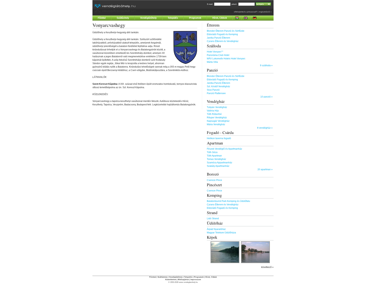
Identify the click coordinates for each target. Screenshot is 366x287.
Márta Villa (212, 62)
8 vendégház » (265, 128)
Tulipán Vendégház (217, 107)
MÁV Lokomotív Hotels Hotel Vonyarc (226, 58)
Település (173, 18)
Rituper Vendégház (217, 117)
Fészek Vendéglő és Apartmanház (224, 149)
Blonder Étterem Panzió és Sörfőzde (225, 31)
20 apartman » (265, 169)
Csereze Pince (214, 180)
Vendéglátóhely (148, 18)
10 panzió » (266, 96)
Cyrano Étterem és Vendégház (222, 41)
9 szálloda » (266, 65)
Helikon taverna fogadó (219, 138)
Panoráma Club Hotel (218, 55)
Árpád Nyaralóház (216, 229)
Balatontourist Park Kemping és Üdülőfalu (228, 201)
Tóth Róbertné (214, 114)
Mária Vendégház (216, 124)
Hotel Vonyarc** (215, 51)
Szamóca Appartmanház (219, 162)
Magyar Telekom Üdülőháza (221, 232)
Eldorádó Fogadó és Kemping (222, 34)
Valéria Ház (213, 110)
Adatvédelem (170, 280)
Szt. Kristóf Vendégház (218, 86)
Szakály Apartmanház (218, 166)
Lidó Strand (213, 218)
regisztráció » (265, 12)
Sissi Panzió (213, 90)
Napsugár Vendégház (218, 121)
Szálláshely (123, 18)
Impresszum (195, 280)
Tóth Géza (212, 152)
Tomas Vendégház (216, 159)
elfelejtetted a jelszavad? (245, 12)
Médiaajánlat (183, 280)
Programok (195, 18)
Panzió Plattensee (216, 93)
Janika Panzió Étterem (218, 37)
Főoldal (102, 18)
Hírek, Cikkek (219, 18)
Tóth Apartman (214, 155)
